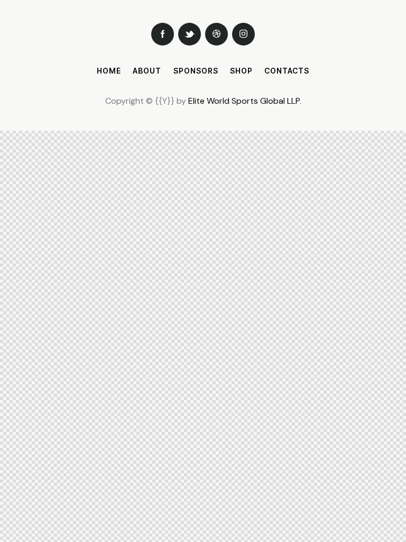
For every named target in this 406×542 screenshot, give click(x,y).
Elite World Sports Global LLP (244, 100)
